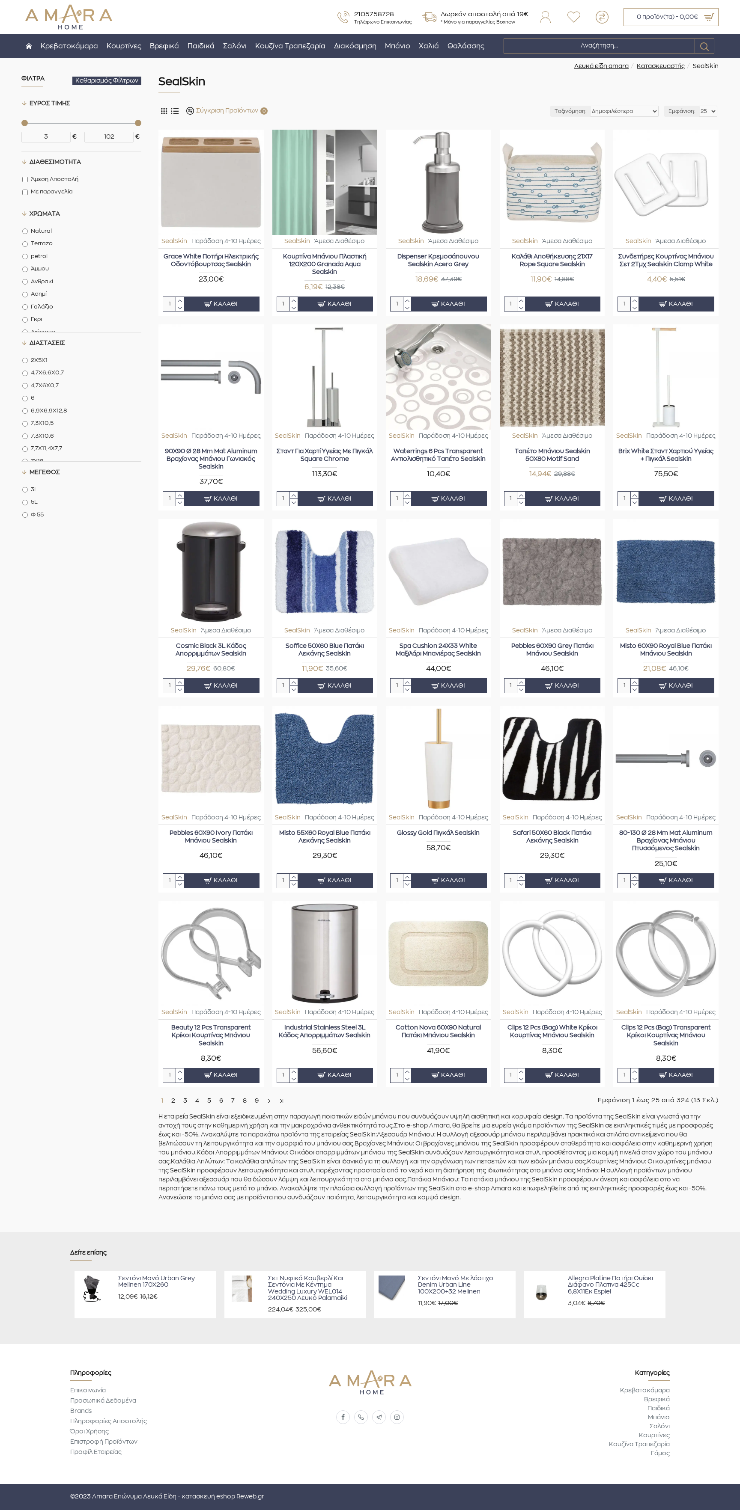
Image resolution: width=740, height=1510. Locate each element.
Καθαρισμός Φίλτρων (106, 81)
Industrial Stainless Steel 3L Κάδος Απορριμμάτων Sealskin (324, 1031)
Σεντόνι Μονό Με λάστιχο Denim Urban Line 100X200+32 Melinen (455, 1285)
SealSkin (174, 241)
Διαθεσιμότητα (55, 162)
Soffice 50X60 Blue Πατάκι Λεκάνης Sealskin (325, 650)
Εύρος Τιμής (50, 104)
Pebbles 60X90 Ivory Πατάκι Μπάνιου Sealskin (211, 837)
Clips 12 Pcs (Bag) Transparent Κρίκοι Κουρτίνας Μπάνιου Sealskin (666, 1035)
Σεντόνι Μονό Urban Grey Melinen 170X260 (156, 1282)
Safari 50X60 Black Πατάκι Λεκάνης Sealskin (552, 837)
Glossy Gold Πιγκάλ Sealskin (438, 833)
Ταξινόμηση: (571, 111)
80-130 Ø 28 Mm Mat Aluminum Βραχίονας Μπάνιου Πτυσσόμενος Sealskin (666, 840)
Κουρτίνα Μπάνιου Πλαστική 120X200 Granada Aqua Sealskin (325, 264)
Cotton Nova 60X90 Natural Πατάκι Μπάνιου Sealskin (438, 1031)
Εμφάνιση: (681, 111)
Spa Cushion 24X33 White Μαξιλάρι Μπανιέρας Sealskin (438, 650)
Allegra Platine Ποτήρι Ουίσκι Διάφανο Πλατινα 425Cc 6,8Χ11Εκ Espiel (610, 1285)
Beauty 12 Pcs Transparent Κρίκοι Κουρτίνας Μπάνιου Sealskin (211, 1035)
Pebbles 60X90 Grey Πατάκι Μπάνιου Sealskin (552, 650)
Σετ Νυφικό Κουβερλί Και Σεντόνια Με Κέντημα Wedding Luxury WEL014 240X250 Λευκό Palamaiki (307, 1288)
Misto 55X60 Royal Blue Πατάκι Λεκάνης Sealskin (324, 837)
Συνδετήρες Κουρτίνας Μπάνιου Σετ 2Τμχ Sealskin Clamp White (666, 260)
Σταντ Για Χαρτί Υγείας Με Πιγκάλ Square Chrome (325, 455)
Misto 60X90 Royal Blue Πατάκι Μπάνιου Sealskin (666, 650)
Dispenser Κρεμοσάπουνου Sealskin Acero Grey (438, 260)
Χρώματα (45, 214)
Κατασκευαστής (661, 66)
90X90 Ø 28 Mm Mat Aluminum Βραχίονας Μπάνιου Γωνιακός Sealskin (211, 459)
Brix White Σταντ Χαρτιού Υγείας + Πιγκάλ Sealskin (665, 455)
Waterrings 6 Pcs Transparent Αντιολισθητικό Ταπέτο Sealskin (438, 455)
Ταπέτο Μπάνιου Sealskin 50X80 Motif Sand (552, 455)
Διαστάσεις (47, 343)
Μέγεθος (45, 472)
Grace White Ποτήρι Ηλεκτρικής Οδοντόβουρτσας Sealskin (211, 260)
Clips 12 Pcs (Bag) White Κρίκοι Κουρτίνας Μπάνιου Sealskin (552, 1031)
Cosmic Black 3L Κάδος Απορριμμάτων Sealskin (211, 650)
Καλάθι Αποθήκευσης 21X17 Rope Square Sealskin (552, 260)
